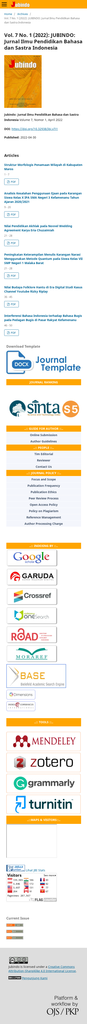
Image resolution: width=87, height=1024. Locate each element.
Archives (22, 14)
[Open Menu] (4, 4)
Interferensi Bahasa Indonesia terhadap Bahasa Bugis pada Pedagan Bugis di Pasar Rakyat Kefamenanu (43, 318)
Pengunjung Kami (35, 978)
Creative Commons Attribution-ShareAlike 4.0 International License (42, 969)
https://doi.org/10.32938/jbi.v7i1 (35, 129)
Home (8, 14)
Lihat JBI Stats (35, 870)
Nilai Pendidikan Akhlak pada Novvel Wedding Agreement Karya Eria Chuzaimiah (38, 228)
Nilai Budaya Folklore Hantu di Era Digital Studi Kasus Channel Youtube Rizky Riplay (43, 289)
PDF (13, 182)
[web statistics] (14, 978)
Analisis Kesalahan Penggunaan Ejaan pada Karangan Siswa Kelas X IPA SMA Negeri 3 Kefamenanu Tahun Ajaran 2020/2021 (43, 197)
